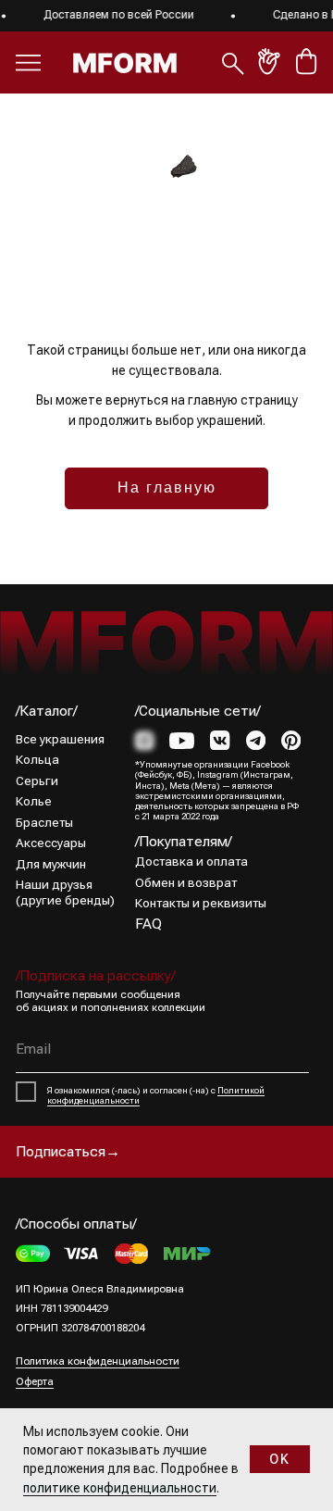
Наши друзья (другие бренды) (65, 892)
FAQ (148, 923)
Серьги (37, 780)
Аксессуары (51, 842)
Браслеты (44, 822)
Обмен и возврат (186, 882)
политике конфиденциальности (119, 1487)
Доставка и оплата (191, 861)
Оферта (35, 1382)
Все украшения (60, 738)
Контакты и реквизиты (200, 902)
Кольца (37, 759)
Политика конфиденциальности (97, 1361)
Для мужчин (51, 863)
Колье (34, 800)
